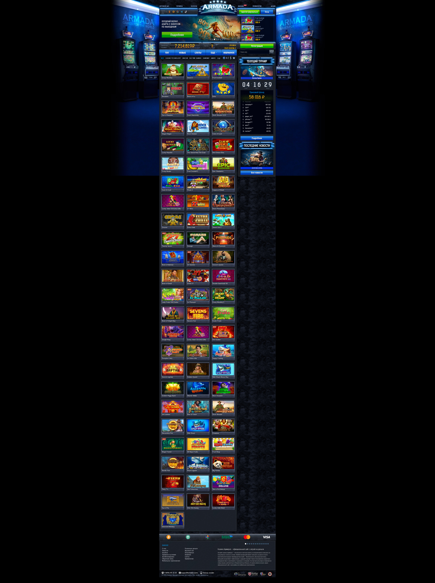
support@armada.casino (189, 573)
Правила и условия (169, 555)
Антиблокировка (168, 557)
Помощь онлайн (208, 573)
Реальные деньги (191, 549)
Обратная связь (167, 559)
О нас (164, 549)
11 (266, 543)
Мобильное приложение (171, 561)
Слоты (187, 557)
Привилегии (189, 559)
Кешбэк (165, 553)
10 (264, 543)
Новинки (188, 555)
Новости (165, 551)
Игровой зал (189, 551)
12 (268, 543)
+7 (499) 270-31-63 (170, 573)
